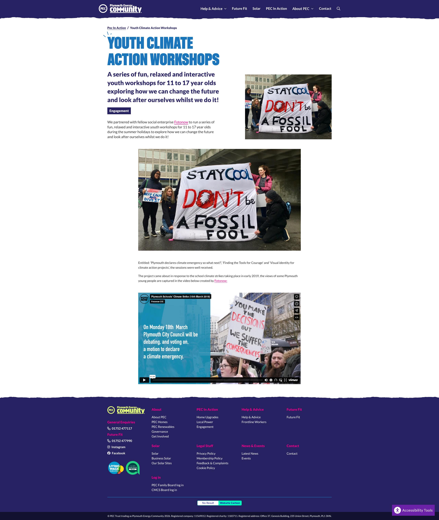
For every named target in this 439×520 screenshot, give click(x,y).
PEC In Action (276, 9)
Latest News (250, 453)
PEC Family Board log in (168, 485)
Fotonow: (221, 281)
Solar (256, 9)
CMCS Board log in (164, 490)
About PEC (300, 9)
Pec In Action (116, 28)
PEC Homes (160, 422)
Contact (325, 9)
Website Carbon (230, 503)
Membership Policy (210, 458)
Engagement (119, 111)
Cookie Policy (206, 468)
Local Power (205, 422)
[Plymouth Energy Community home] (126, 410)
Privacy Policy (206, 453)
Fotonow (181, 122)
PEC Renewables (163, 427)
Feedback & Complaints (212, 463)
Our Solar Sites (162, 463)
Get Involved (160, 436)
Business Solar (161, 458)
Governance (160, 431)
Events (246, 458)
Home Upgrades (207, 417)
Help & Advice (211, 9)
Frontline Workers (254, 422)
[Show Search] (338, 8)
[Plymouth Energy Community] (120, 8)
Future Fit (239, 9)
